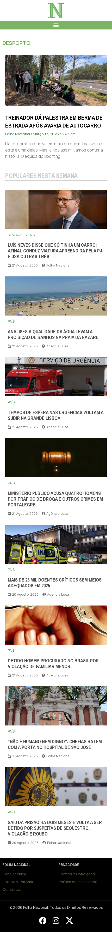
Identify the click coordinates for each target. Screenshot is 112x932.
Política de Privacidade (78, 881)
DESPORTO (16, 42)
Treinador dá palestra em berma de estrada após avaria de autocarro (54, 121)
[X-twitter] (69, 921)
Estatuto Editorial (18, 881)
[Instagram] (56, 921)
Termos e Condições (77, 874)
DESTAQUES (17, 234)
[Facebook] (42, 921)
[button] (56, 25)
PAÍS (31, 234)
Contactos (12, 889)
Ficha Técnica (14, 874)
